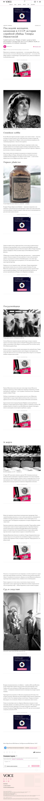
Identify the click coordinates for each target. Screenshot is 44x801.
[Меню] (4, 1)
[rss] (4, 779)
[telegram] (8, 779)
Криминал (10, 25)
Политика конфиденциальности (8, 787)
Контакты (5, 783)
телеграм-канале (33, 747)
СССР (7, 49)
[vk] (6, 779)
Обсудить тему (38, 46)
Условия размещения (6, 785)
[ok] (4, 781)
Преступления (11, 49)
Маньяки (16, 49)
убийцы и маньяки (22, 49)
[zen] (10, 779)
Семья (27, 49)
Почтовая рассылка (35, 1)
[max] (8, 781)
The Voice (9, 2)
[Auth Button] (40, 1)
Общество (5, 25)
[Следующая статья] (22, 770)
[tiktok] (6, 781)
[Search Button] (37, 1)
